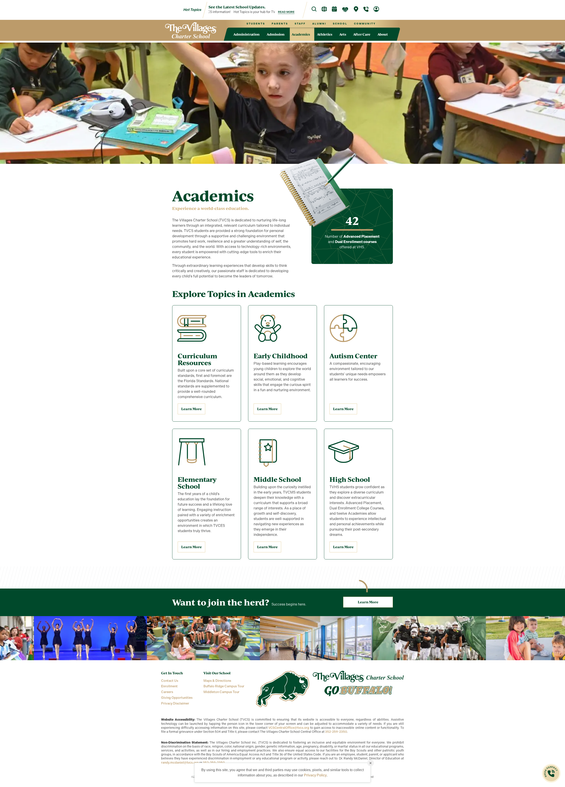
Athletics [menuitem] (324, 34)
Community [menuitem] (364, 23)
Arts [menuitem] (342, 34)
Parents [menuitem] (279, 23)
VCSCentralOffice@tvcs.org (288, 728)
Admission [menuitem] (275, 34)
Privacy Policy (315, 775)
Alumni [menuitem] (319, 23)
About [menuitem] (382, 34)
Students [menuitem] (255, 23)
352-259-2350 (336, 732)
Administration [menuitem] (246, 34)
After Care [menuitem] (361, 34)
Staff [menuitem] (299, 23)
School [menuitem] (340, 23)
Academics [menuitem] (301, 34)
